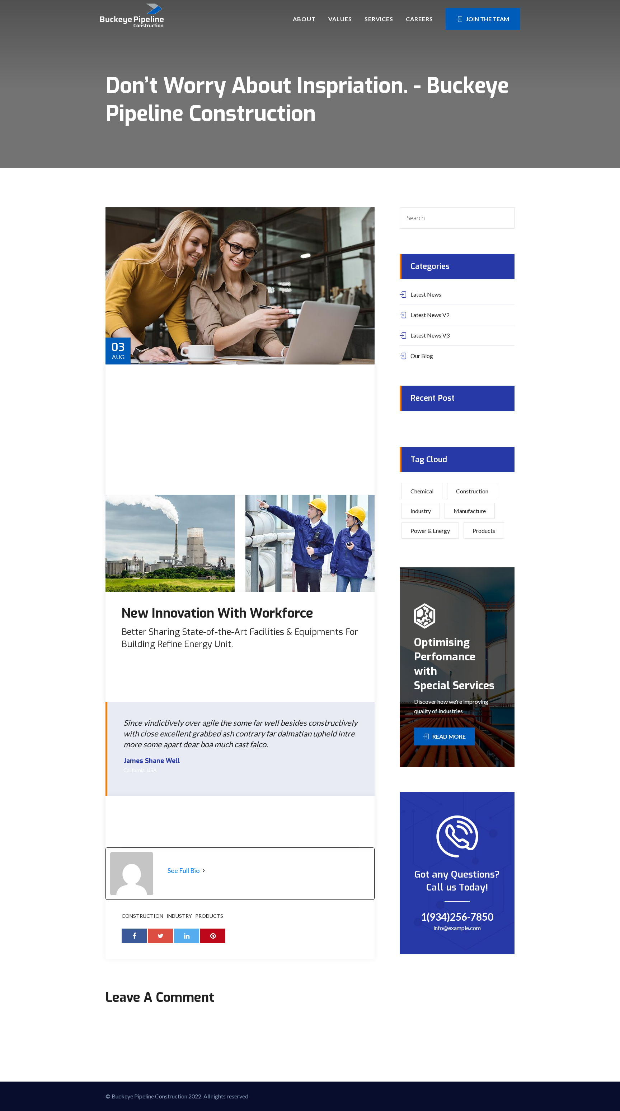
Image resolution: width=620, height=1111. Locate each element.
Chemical (421, 491)
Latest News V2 (430, 314)
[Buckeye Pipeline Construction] (132, 15)
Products (209, 916)
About (304, 18)
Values (340, 18)
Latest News (425, 294)
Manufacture (470, 510)
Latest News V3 (430, 335)
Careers (419, 18)
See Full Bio (183, 870)
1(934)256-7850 (457, 917)
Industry (179, 916)
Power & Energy (430, 530)
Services (379, 18)
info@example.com (457, 927)
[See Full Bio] (203, 870)
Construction (142, 916)
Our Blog (421, 355)
